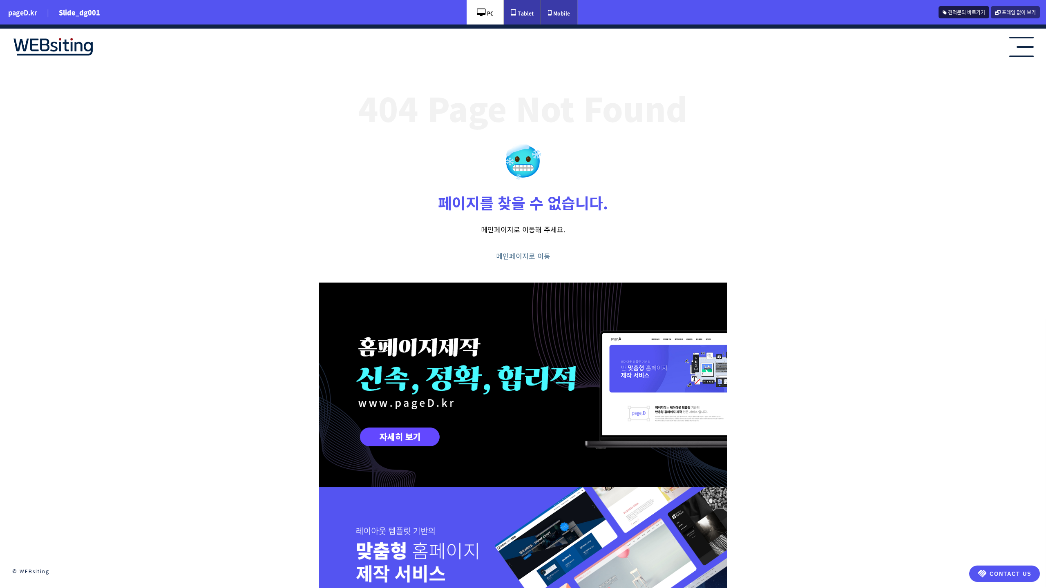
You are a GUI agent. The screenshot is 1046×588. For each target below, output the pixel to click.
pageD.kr (22, 12)
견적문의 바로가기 (966, 12)
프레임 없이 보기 (1018, 12)
